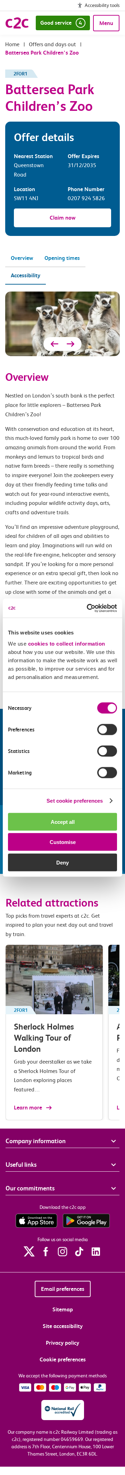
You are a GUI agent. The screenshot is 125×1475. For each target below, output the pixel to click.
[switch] (107, 729)
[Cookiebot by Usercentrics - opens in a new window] (88, 608)
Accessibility (25, 275)
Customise (63, 842)
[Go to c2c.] (12, 44)
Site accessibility (63, 1326)
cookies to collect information (66, 643)
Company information (36, 1141)
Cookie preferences (63, 1359)
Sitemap (62, 1309)
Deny (62, 862)
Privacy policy (62, 1342)
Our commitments (30, 1188)
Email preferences (62, 1289)
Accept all (63, 822)
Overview (22, 258)
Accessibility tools (102, 5)
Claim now (63, 217)
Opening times (62, 258)
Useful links (21, 1164)
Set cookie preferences (75, 801)
